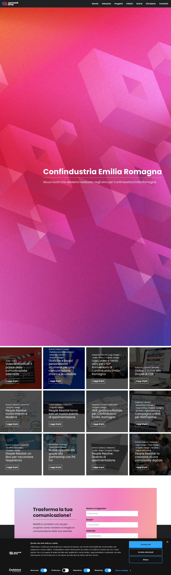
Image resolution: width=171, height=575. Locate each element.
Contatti (163, 3)
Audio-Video (11, 361)
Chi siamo (151, 3)
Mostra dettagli (122, 570)
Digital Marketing (152, 410)
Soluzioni (106, 3)
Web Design (153, 445)
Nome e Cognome (96, 508)
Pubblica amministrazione (61, 352)
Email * (90, 519)
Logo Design (113, 354)
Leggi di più (12, 381)
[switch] (65, 570)
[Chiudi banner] (167, 542)
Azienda (90, 530)
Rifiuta (145, 560)
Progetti (118, 3)
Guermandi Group (57, 447)
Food (65, 349)
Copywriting (141, 408)
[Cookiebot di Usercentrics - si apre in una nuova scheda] (15, 570)
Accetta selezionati (145, 552)
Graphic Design (56, 357)
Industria (53, 354)
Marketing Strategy (144, 405)
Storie (139, 3)
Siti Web (155, 367)
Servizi (95, 3)
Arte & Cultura (55, 349)
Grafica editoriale (109, 404)
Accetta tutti (146, 544)
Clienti (129, 3)
